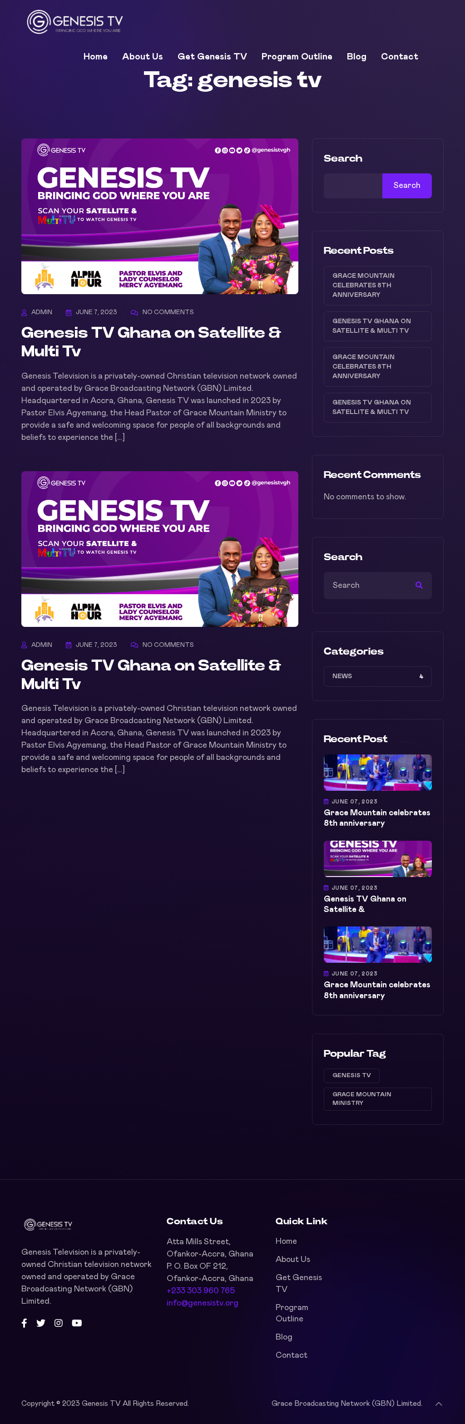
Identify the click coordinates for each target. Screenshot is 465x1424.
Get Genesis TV (212, 56)
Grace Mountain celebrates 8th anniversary (363, 285)
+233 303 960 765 (201, 1291)
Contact (399, 56)
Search (343, 158)
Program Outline (297, 56)
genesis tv (351, 1076)
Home (96, 56)
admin (41, 312)
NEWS (342, 676)
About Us (142, 56)
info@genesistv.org (202, 1303)
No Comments (168, 312)
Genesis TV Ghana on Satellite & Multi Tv (371, 326)
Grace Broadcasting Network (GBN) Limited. (347, 1403)
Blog (356, 56)
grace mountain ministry (361, 1099)
